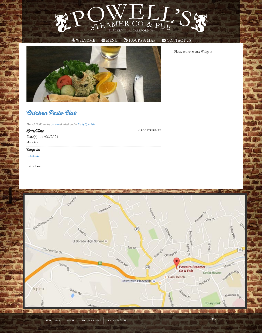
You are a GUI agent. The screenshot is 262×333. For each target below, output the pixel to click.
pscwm (55, 124)
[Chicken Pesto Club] (93, 73)
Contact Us (179, 40)
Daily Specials (86, 124)
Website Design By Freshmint (212, 319)
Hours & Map (142, 40)
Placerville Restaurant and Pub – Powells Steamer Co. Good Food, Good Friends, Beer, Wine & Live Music (131, 18)
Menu (112, 40)
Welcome (85, 40)
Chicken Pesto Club (51, 113)
